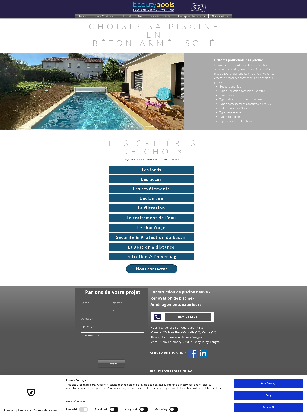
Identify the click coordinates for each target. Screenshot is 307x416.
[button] (188, 317)
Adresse (86, 318)
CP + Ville (86, 327)
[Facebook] (192, 353)
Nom (84, 303)
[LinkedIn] (203, 353)
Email (84, 310)
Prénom (115, 303)
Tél (112, 310)
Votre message (90, 335)
